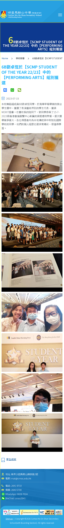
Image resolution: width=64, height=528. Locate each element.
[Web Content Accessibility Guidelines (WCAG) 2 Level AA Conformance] (47, 512)
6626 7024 (22, 494)
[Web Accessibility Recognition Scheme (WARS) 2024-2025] (58, 512)
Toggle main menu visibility (60, 14)
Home (5, 58)
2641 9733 (16, 485)
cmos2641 (20, 498)
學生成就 (11, 459)
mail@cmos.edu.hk (21, 478)
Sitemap (9, 518)
